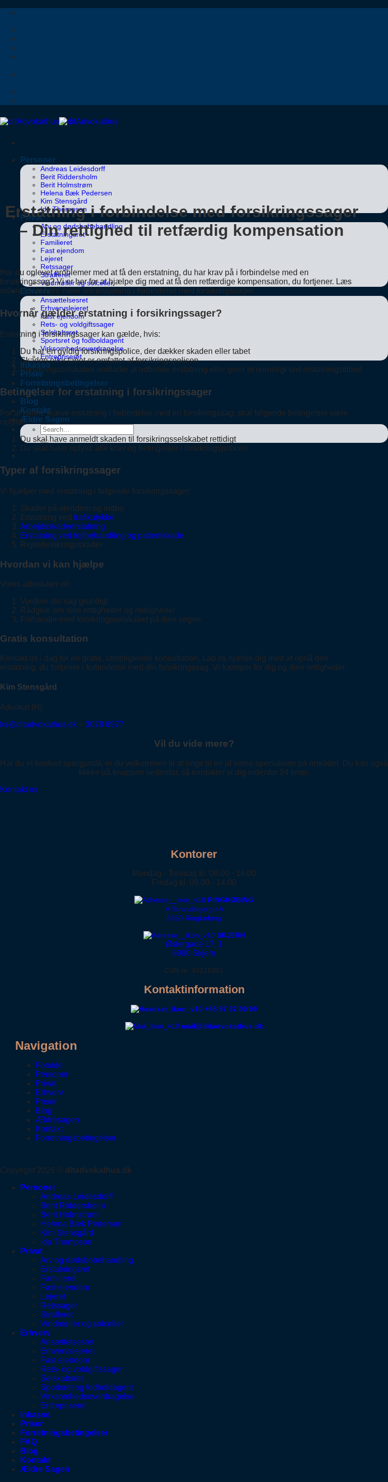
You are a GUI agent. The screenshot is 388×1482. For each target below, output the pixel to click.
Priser (46, 1101)
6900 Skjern (194, 953)
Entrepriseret (63, 1405)
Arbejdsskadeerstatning (62, 526)
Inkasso (35, 1414)
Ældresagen (57, 1119)
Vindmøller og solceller (81, 1323)
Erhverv (49, 1092)
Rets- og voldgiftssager (77, 324)
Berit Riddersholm (69, 177)
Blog (29, 401)
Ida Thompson (66, 1242)
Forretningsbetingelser (64, 383)
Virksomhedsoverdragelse (87, 1396)
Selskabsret (61, 1378)
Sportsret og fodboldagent (82, 340)
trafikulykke (94, 517)
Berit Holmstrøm (66, 185)
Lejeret (51, 258)
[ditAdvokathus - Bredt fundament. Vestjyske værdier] (59, 121)
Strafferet (56, 1314)
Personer (38, 160)
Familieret (56, 242)
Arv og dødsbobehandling (86, 1260)
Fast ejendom (62, 250)
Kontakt (49, 1129)
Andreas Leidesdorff (72, 169)
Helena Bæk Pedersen (76, 193)
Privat (45, 1083)
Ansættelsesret (64, 300)
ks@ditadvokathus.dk (38, 724)
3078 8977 (104, 724)
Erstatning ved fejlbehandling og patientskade (102, 535)
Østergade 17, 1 (194, 944)
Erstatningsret (65, 1269)
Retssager (56, 267)
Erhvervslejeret (67, 1351)
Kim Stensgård (63, 201)
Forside (49, 1065)
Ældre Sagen (45, 419)
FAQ (28, 1442)
